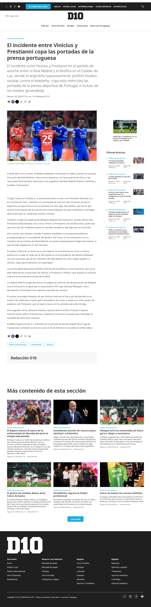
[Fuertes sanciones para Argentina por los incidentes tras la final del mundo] (138, 192)
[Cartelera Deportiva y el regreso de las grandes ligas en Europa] (138, 212)
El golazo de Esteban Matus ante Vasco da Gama (26, 494)
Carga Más (75, 519)
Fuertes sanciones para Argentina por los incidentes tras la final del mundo (120, 195)
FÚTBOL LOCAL (69, 6)
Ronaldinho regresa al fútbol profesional (70, 494)
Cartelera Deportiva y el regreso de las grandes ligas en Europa (119, 214)
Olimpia (70, 25)
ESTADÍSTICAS (120, 6)
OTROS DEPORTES (103, 6)
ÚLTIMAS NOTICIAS (38, 6)
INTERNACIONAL (85, 6)
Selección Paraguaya (100, 25)
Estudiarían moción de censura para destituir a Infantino (74, 432)
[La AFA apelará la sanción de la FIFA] (138, 176)
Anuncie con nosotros (52, 559)
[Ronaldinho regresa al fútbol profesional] (75, 474)
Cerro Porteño (58, 25)
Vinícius (49, 344)
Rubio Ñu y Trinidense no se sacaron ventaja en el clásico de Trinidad (125, 139)
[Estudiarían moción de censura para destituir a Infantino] (75, 412)
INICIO (57, 6)
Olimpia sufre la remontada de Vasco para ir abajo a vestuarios (121, 432)
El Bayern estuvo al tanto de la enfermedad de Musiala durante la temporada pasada (27, 433)
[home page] (75, 15)
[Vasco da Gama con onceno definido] (122, 474)
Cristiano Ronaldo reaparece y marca (117, 162)
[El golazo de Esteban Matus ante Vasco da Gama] (29, 474)
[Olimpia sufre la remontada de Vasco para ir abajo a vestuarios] (122, 412)
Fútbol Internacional (15, 38)
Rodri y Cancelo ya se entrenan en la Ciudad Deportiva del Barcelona (119, 232)
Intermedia (82, 25)
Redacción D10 (24, 357)
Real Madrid (36, 344)
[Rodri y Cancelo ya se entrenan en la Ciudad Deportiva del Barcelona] (138, 229)
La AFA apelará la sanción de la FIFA (119, 177)
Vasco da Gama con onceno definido (121, 493)
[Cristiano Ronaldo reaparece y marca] (138, 160)
